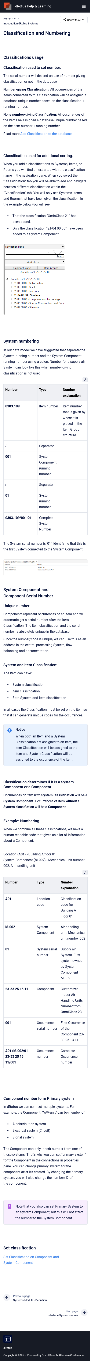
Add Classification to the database (46, 134)
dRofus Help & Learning (33, 6)
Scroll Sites (48, 1355)
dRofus (7, 1348)
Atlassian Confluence (71, 1355)
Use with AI (74, 19)
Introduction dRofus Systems (20, 23)
